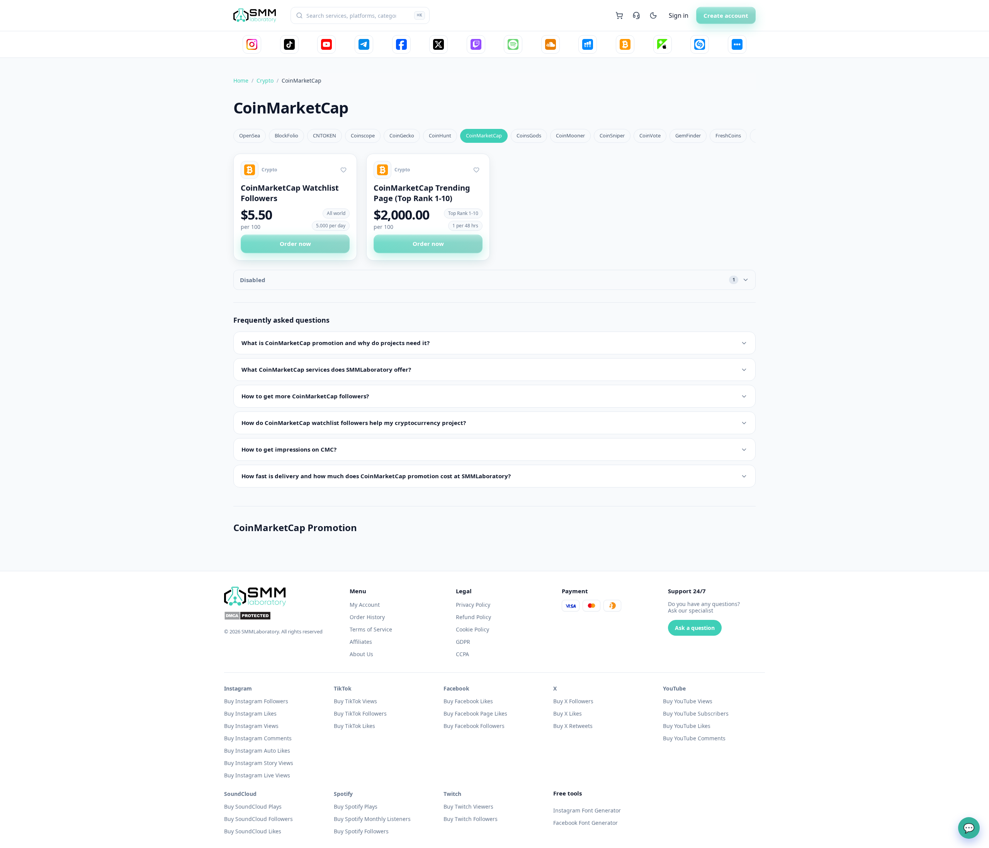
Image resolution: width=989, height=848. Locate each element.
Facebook (456, 688)
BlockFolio (286, 135)
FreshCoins (728, 135)
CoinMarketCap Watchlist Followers (290, 193)
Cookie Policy (472, 629)
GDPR (463, 641)
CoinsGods (529, 135)
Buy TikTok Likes (354, 726)
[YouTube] (326, 44)
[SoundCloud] (550, 44)
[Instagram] (252, 44)
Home (240, 80)
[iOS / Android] (662, 44)
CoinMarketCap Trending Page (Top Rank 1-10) (422, 193)
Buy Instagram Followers (256, 701)
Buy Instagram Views (251, 726)
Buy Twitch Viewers (468, 806)
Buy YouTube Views (687, 701)
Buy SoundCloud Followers (258, 819)
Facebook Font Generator (585, 822)
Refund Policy (473, 617)
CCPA (462, 654)
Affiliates (361, 641)
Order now (295, 243)
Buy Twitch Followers (471, 819)
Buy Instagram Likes (250, 713)
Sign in (678, 15)
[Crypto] (625, 44)
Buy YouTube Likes (686, 726)
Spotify (343, 793)
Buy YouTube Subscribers (696, 713)
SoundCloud (240, 793)
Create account (726, 15)
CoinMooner (570, 135)
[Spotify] (513, 44)
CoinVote (650, 135)
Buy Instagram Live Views (257, 775)
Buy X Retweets (573, 726)
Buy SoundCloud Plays (253, 806)
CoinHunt (440, 135)
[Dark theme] (653, 15)
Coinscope (363, 135)
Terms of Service (371, 629)
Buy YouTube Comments (694, 738)
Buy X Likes (567, 713)
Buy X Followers (573, 701)
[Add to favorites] (343, 170)
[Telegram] (364, 44)
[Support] (636, 15)
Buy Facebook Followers (474, 726)
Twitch (452, 793)
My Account (365, 604)
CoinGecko (401, 135)
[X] (438, 44)
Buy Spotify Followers (361, 831)
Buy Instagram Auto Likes (257, 750)
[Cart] (619, 15)
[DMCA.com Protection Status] (282, 615)
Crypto (265, 80)
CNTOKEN (324, 135)
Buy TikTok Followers (360, 713)
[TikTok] (289, 44)
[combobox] (360, 15)
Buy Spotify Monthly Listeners (372, 819)
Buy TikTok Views (355, 701)
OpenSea (249, 135)
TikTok (343, 688)
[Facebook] (401, 44)
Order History (367, 617)
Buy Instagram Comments (258, 738)
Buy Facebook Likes (468, 701)
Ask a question (695, 627)
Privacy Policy (473, 604)
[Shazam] (699, 44)
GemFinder (688, 135)
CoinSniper (612, 135)
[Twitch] (476, 44)
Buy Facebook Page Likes (475, 713)
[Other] (737, 44)
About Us (361, 654)
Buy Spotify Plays (355, 806)
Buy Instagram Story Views (258, 763)
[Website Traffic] (587, 44)
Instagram (238, 688)
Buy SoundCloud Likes (252, 831)
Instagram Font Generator (587, 810)
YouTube (674, 688)
